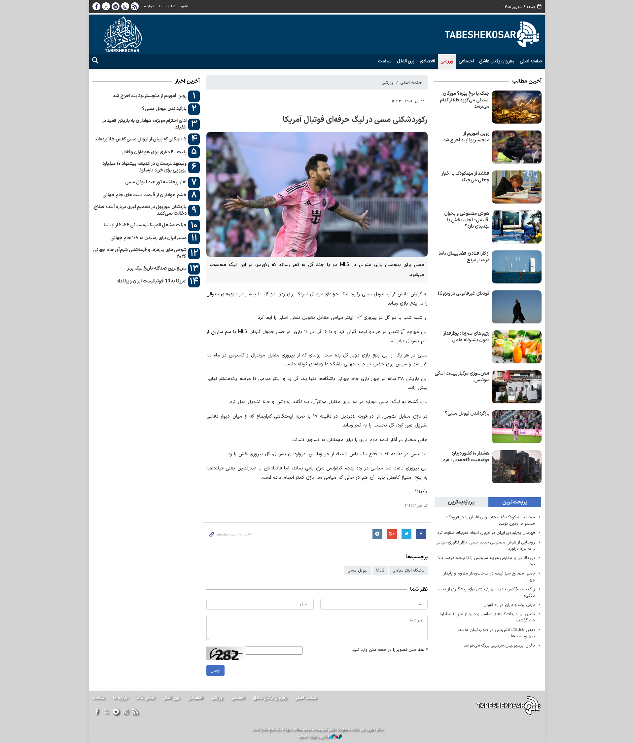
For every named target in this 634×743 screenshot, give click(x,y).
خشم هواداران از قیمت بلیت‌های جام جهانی (144, 195)
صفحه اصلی (531, 61)
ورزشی (446, 61)
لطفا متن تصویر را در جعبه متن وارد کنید (390, 650)
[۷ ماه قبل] (517, 147)
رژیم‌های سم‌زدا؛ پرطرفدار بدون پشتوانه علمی (466, 337)
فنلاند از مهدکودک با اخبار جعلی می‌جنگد (465, 177)
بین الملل (405, 61)
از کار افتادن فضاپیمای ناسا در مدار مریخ (464, 257)
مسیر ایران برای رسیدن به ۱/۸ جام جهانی (148, 238)
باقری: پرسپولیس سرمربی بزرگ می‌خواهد (499, 645)
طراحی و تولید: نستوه (314, 736)
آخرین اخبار (187, 81)
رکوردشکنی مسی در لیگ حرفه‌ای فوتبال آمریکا (355, 120)
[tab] (515, 502)
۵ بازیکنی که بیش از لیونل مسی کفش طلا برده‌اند (140, 139)
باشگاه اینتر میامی (408, 570)
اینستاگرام (125, 6)
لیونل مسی (358, 570)
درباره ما (148, 6)
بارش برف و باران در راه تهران (509, 605)
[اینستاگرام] (126, 712)
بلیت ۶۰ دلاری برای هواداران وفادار (154, 152)
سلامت (385, 61)
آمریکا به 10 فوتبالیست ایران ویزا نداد (152, 281)
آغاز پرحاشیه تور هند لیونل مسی (156, 182)
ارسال (215, 670)
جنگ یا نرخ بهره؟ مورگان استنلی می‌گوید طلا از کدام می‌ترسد (464, 100)
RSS (135, 6)
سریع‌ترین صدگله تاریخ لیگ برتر (157, 268)
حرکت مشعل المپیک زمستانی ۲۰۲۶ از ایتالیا (145, 225)
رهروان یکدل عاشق (496, 61)
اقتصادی (427, 61)
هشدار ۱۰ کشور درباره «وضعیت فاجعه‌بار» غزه (466, 457)
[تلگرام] (116, 712)
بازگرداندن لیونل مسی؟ (467, 413)
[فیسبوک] (96, 712)
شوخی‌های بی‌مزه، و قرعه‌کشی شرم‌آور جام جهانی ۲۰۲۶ (140, 253)
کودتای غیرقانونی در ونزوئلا (463, 293)
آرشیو (184, 6)
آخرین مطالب (527, 81)
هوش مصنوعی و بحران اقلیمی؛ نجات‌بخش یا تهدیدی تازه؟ (466, 220)
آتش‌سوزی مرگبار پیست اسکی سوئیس (462, 377)
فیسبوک (96, 6)
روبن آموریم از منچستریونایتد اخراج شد (466, 137)
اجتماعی (466, 61)
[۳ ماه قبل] (517, 107)
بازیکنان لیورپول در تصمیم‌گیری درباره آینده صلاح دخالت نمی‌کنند (140, 210)
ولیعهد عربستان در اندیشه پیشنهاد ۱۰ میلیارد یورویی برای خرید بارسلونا (144, 167)
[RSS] (135, 712)
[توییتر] (106, 712)
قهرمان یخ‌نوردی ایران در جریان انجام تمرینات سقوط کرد (486, 533)
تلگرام (116, 6)
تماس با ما (167, 6)
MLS (380, 570)
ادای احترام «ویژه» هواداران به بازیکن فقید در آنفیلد (144, 124)
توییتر (106, 6)
